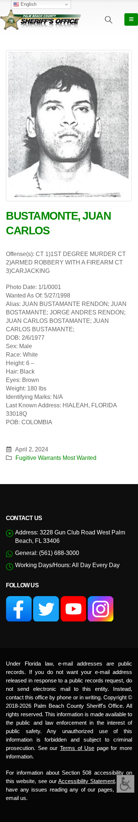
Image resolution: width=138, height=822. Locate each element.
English (27, 4)
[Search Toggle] (108, 19)
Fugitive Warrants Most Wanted (55, 457)
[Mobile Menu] (131, 19)
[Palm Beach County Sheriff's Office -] (40, 19)
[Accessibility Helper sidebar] (125, 784)
